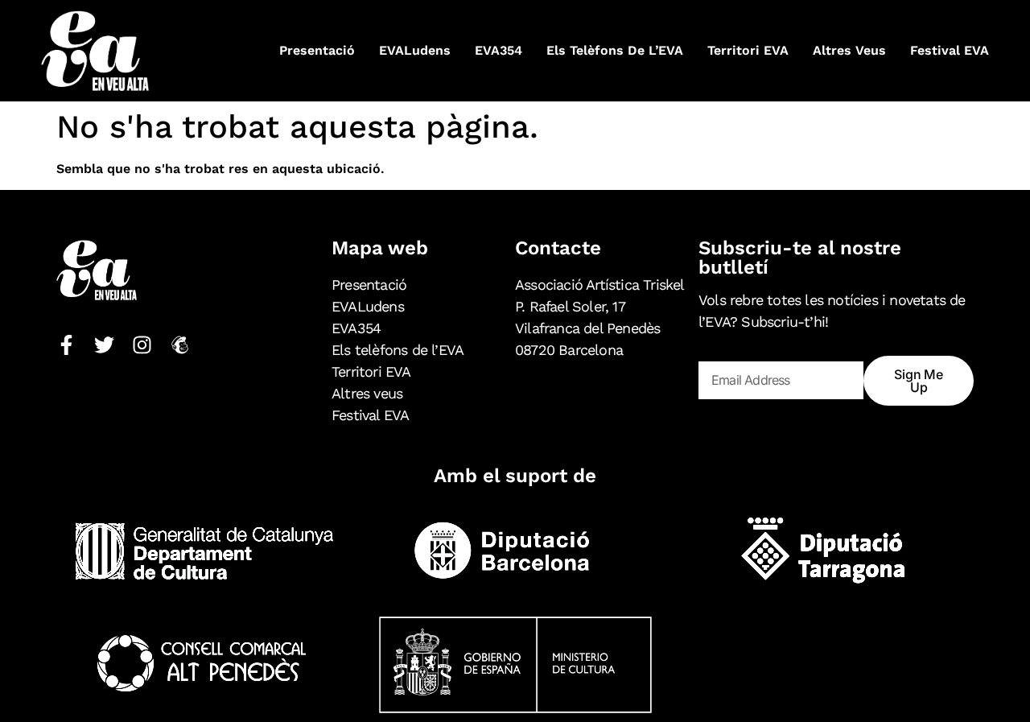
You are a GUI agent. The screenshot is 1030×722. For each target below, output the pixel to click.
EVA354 (498, 50)
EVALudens (415, 50)
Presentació (317, 50)
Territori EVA (748, 50)
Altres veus (849, 50)
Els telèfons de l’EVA (614, 50)
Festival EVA (949, 50)
